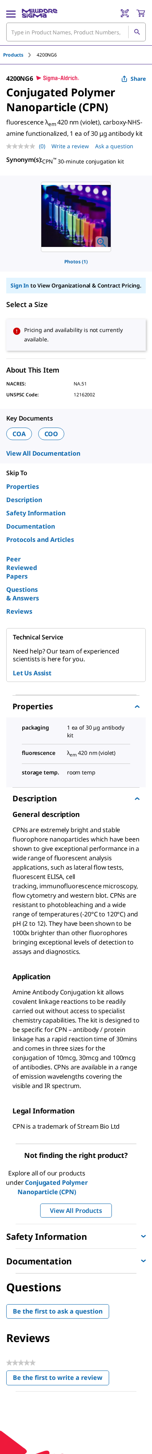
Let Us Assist (32, 673)
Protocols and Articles (40, 539)
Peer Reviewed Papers (21, 568)
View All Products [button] (76, 1210)
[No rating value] (22, 146)
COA (19, 434)
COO (51, 434)
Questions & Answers (22, 593)
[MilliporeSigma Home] (39, 13)
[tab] (20, 55)
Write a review (70, 146)
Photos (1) (76, 261)
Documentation (30, 526)
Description (24, 499)
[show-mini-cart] (141, 13)
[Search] (136, 32)
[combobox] (76, 32)
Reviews (19, 611)
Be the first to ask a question (58, 1311)
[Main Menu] (11, 13)
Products (13, 54)
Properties (22, 486)
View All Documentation (43, 453)
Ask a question (114, 146)
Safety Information (35, 513)
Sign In (20, 285)
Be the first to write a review (61, 1379)
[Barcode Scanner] (124, 13)
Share (138, 78)
